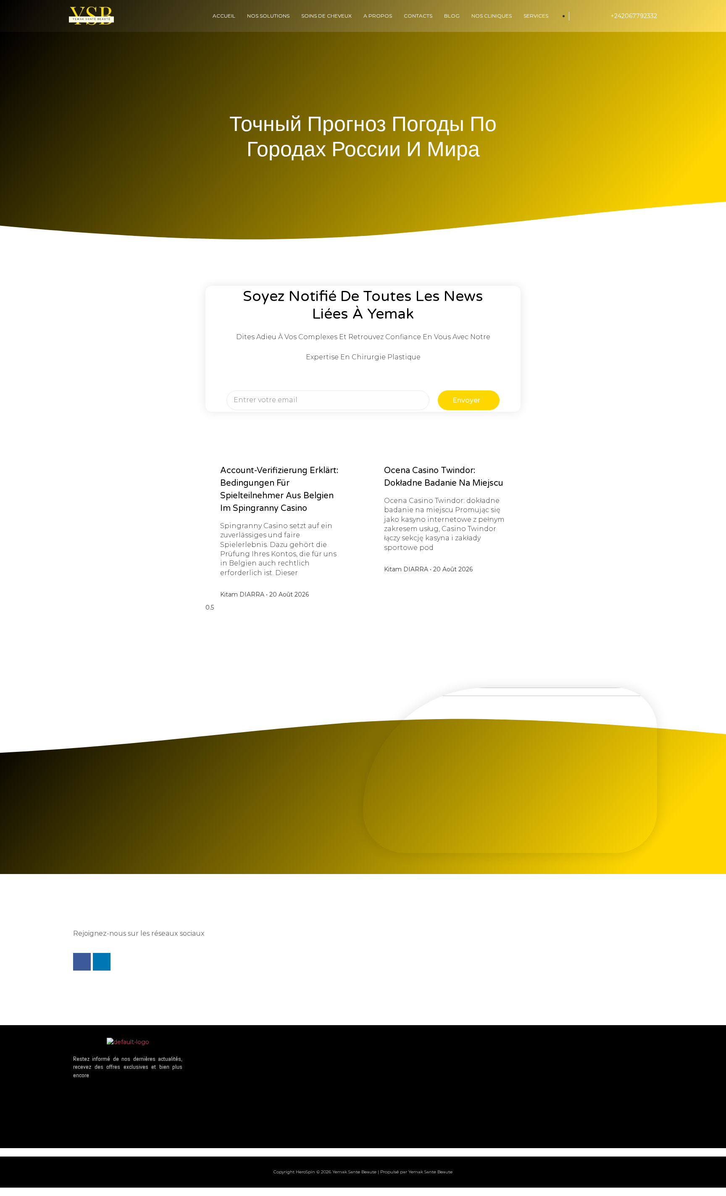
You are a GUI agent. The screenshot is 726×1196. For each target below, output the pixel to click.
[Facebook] (82, 962)
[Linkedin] (101, 962)
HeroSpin (305, 1172)
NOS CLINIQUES (491, 16)
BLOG (452, 16)
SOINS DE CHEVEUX (326, 16)
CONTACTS (418, 16)
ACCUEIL (224, 16)
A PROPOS (377, 16)
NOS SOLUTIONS (268, 16)
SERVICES (535, 16)
